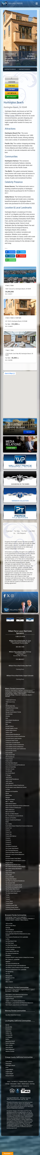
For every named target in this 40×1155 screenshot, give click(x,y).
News (19, 1083)
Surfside (7, 696)
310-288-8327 (20, 659)
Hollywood (18, 918)
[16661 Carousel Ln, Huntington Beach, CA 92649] (20, 275)
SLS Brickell (9, 874)
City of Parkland (10, 929)
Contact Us (26, 1086)
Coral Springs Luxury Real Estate (14, 931)
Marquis (8, 797)
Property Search (23, 1081)
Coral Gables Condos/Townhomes (15, 744)
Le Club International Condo (13, 947)
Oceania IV (8, 844)
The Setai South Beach (11, 893)
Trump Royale (9, 903)
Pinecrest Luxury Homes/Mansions (15, 854)
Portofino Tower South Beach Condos (15, 860)
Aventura (7, 690)
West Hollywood (10, 1049)
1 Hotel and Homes (11, 700)
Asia (7, 718)
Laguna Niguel (9, 1073)
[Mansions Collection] (20, 495)
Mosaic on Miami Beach (12, 813)
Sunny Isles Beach (26, 695)
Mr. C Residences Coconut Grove (14, 815)
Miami (15, 693)
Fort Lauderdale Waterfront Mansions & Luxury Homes (18, 934)
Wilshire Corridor (10, 1051)
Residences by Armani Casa (13, 864)
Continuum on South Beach (13, 742)
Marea (7, 793)
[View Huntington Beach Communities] (11, 78)
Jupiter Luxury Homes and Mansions (15, 1000)
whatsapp (12, 260)
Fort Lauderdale (22, 917)
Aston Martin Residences (12, 720)
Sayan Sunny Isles (10, 872)
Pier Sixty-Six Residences (12, 953)
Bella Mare (8, 722)
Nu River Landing (10, 949)
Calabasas (8, 1031)
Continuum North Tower (12, 740)
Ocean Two (9, 834)
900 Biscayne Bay (10, 706)
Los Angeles (9, 1037)
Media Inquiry (25, 1083)
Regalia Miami (9, 862)
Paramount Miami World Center (14, 852)
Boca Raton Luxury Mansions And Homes (17, 994)
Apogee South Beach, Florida (13, 712)
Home (8, 1081)
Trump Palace (9, 901)
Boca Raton (8, 989)
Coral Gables (8, 692)
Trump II (8, 897)
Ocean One (8, 832)
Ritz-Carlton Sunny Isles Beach (14, 868)
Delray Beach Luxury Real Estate (14, 996)
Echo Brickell (9, 752)
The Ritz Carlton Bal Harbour (13, 891)
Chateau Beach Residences (13, 734)
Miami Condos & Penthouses (13, 807)
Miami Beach (22, 693)
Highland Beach (25, 989)
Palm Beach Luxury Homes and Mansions (17, 1005)
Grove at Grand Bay (11, 767)
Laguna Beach (9, 1069)
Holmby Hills (9, 1035)
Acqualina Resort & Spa (12, 708)
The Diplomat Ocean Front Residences (16, 965)
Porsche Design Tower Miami (13, 858)
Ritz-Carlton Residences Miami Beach (15, 866)
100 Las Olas (9, 923)
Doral (14, 692)
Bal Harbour (14, 690)
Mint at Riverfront (10, 811)
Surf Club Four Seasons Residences (15, 881)
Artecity (8, 716)
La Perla (8, 789)
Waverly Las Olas (10, 977)
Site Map (32, 1083)
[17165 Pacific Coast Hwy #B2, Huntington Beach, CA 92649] (20, 339)
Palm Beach (15, 991)
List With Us (11, 93)
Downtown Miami (22, 692)
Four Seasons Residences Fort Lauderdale (17, 937)
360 (7, 704)
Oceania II (8, 840)
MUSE (7, 822)
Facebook (12, 252)
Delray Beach (16, 989)
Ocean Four (9, 828)
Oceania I (8, 838)
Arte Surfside (9, 714)
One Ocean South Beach (12, 848)
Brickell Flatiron (10, 726)
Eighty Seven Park (10, 754)
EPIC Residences (10, 757)
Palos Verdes (9, 1045)
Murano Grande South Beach (13, 820)
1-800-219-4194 (20, 636)
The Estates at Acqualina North (14, 885)
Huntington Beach (10, 69)
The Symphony (9, 971)
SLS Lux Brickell (10, 877)
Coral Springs (8, 917)
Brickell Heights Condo (12, 728)
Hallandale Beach (10, 918)
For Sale (12, 86)
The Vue (8, 973)
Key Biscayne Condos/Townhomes (15, 785)
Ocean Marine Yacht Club (12, 951)
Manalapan (8, 991)
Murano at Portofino (11, 818)
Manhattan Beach (10, 1041)
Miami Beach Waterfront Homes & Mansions (17, 805)
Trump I (7, 895)
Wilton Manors (24, 920)
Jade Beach (9, 777)
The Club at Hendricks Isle (12, 963)
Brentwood (8, 1029)
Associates (13, 1083)
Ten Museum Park (10, 883)
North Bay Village (9, 695)
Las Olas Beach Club (11, 941)
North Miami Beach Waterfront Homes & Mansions (19, 826)
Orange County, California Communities (19, 1057)
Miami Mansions (10, 809)
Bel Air (7, 1025)
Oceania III (8, 842)
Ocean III (8, 830)
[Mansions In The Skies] (20, 478)
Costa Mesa (9, 1061)
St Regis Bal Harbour (11, 879)
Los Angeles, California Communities (18, 1021)
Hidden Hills (9, 1033)
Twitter (23, 252)
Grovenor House (10, 769)
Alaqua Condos (10, 710)
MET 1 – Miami (9, 801)
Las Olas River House (11, 945)
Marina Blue (9, 795)
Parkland (25, 918)
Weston (17, 920)
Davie (14, 917)
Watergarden (9, 975)
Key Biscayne (9, 693)
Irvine (7, 1067)
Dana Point (8, 1063)
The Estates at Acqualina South (14, 887)
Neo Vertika (9, 824)
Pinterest (22, 256)
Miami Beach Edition (11, 803)
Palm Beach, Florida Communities (16, 987)
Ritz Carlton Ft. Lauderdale (12, 959)
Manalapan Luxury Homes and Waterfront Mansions (19, 1003)
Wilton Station (9, 981)
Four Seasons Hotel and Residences (15, 765)
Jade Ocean (9, 781)
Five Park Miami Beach (11, 763)
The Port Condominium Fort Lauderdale (16, 969)
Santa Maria (9, 870)
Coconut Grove (28, 690)
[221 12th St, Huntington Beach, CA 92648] (20, 307)
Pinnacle (8, 856)
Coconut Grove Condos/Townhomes (15, 736)
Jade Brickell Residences (12, 779)
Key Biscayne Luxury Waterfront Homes (16, 787)
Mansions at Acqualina (12, 791)
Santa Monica (9, 1047)
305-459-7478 (20, 647)
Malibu (7, 1039)
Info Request (12, 97)
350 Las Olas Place (11, 925)
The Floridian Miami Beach (13, 889)
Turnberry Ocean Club (11, 905)
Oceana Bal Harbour (11, 836)
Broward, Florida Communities (15, 915)
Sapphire (8, 961)
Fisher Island (31, 692)
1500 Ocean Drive (10, 702)
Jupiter (32, 989)
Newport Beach (10, 1075)
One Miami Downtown (11, 846)
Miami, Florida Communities (15, 688)
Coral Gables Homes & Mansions (14, 746)
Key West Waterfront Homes (13, 1015)
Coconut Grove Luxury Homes (13, 738)
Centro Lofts (9, 732)
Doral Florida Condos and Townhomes (16, 748)
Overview (11, 82)
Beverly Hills (9, 1027)
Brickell (21, 690)
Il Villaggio (8, 775)
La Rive (7, 939)
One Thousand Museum (12, 850)
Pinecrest (18, 695)
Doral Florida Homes (11, 750)
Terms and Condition (16, 1086)
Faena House (9, 759)
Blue (7, 724)
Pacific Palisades (10, 1043)
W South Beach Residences (13, 909)
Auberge (8, 927)
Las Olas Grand (10, 943)
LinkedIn (11, 256)
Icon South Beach (10, 773)
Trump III (8, 899)
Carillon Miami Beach (11, 730)
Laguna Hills (9, 1071)
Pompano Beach (9, 920)
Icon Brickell (9, 771)
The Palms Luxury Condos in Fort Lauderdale (17, 967)
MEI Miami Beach (10, 799)
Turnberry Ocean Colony (12, 907)
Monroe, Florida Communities (15, 1011)
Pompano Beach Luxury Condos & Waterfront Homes (20, 957)
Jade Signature (9, 783)
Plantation (31, 918)
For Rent (11, 89)
